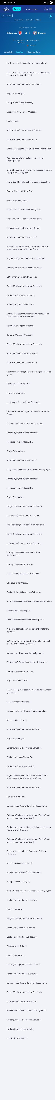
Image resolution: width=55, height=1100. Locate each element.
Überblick (8, 52)
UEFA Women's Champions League (6, 9)
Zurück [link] (8, 16)
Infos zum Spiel (33, 52)
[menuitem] (17, 9)
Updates (19, 52)
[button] (47, 9)
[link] (16, 9)
